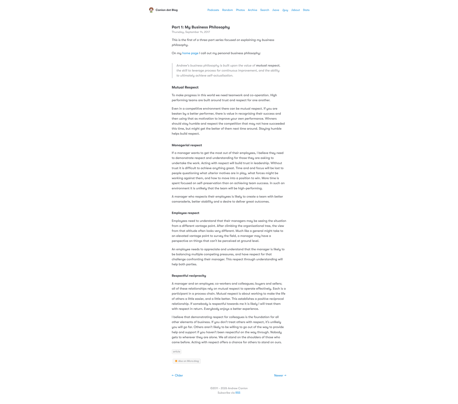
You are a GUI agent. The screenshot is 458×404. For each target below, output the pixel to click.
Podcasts (213, 10)
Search (264, 10)
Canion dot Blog (167, 10)
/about (295, 10)
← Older (177, 375)
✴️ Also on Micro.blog (187, 361)
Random (227, 10)
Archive (252, 10)
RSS (237, 392)
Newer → (280, 375)
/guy (285, 10)
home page (190, 53)
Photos (240, 10)
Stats (306, 10)
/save (275, 10)
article (176, 351)
